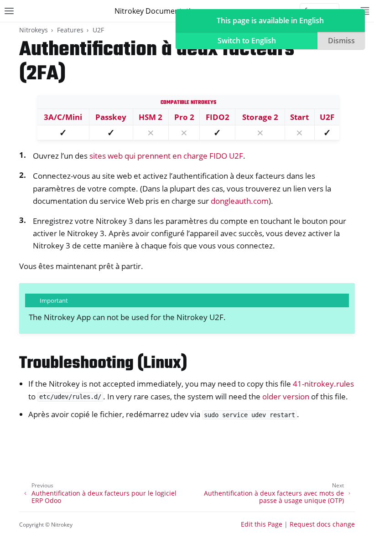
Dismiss (341, 41)
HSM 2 (150, 117)
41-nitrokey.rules (323, 383)
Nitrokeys (33, 30)
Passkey (110, 117)
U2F (98, 30)
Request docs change (322, 524)
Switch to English (247, 41)
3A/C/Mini (63, 117)
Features (70, 30)
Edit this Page (261, 524)
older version (285, 396)
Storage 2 (260, 117)
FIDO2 (217, 117)
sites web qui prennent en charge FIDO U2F (166, 155)
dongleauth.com (240, 201)
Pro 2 (184, 117)
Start (299, 117)
